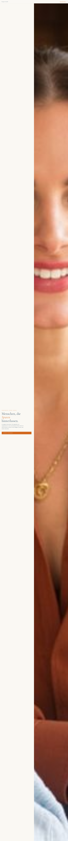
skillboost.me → (63, 1)
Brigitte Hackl (5, 1)
